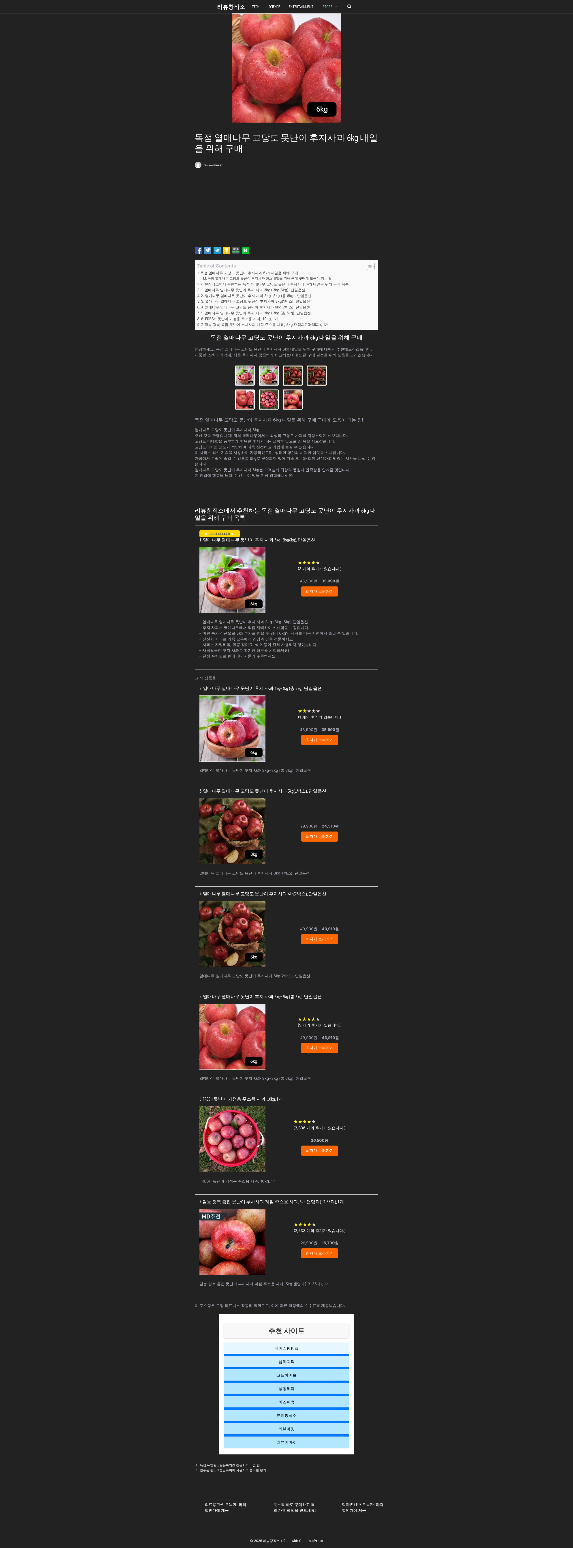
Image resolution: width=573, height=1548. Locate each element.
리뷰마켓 (286, 1428)
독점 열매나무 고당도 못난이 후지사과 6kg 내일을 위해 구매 (249, 273)
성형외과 (286, 1388)
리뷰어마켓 (286, 1442)
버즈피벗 (286, 1402)
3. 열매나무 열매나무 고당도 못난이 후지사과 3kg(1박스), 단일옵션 (255, 301)
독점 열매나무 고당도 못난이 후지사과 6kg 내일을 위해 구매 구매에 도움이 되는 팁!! (270, 278)
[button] (349, 6)
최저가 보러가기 (320, 591)
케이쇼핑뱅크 (286, 1348)
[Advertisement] (286, 211)
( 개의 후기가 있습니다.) (320, 569)
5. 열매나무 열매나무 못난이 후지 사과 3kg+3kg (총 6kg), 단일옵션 (255, 313)
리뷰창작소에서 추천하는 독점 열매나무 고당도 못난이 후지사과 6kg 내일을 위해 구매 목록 (275, 284)
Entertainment (301, 6)
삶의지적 (286, 1361)
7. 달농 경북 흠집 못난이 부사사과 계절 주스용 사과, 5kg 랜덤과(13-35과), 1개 (265, 324)
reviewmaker (213, 165)
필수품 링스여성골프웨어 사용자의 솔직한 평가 (233, 1470)
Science (274, 6)
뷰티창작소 (286, 1415)
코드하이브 (286, 1375)
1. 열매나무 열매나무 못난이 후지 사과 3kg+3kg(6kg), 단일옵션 (253, 290)
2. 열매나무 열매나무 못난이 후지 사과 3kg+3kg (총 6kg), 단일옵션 (256, 295)
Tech (255, 6)
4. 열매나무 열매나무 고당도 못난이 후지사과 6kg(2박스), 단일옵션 (255, 307)
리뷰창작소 (231, 6)
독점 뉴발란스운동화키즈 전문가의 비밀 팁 (230, 1465)
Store (327, 6)
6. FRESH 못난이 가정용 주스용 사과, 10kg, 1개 (239, 318)
